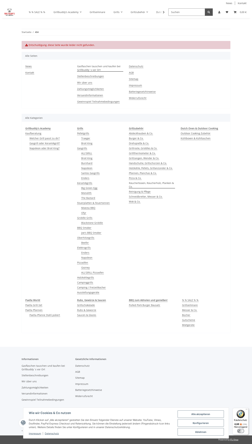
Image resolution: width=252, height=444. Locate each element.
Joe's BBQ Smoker (91, 232)
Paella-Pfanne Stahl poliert (44, 315)
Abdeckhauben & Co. (141, 133)
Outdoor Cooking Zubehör (196, 133)
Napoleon (86, 168)
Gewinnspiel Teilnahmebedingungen (98, 101)
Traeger (85, 138)
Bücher (186, 315)
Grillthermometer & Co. (142, 153)
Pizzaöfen (82, 262)
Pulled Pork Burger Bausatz (144, 305)
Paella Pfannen (34, 310)
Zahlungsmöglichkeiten (90, 89)
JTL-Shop (234, 439)
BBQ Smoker (84, 227)
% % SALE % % (190, 300)
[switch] (240, 431)
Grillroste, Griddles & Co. (143, 148)
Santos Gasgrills (90, 173)
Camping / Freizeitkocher (91, 287)
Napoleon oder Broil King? (44, 148)
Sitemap (133, 79)
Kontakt (242, 3)
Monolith (86, 193)
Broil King (86, 143)
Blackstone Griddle (92, 222)
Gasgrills (82, 148)
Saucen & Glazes (86, 315)
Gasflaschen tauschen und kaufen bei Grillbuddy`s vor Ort (99, 68)
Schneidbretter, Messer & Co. (146, 196)
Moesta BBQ (88, 207)
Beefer (85, 242)
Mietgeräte (188, 325)
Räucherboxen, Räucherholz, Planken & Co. (151, 184)
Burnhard (86, 163)
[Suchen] (209, 12)
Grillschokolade (86, 305)
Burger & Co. (136, 138)
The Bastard (88, 198)
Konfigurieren (201, 423)
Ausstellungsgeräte (88, 292)
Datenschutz (52, 433)
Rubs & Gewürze (86, 310)
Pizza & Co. (135, 178)
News (229, 3)
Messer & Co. (189, 310)
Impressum (35, 433)
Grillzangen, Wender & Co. (144, 158)
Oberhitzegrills (85, 237)
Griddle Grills (84, 217)
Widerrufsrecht (137, 98)
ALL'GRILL (86, 153)
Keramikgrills (84, 183)
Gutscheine (188, 320)
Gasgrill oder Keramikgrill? (44, 143)
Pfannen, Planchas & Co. (143, 173)
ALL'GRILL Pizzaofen (92, 272)
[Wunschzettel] (227, 12)
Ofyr (83, 212)
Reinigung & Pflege (140, 191)
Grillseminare (190, 305)
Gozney (85, 267)
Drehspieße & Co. (139, 143)
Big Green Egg (89, 188)
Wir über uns (84, 82)
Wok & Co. (134, 201)
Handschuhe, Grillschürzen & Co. (148, 163)
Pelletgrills (83, 133)
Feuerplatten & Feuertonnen (93, 203)
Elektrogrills (84, 247)
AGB (131, 72)
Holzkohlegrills (85, 277)
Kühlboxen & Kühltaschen (196, 138)
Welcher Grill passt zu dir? (44, 138)
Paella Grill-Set (33, 305)
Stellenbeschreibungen (90, 76)
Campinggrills (85, 282)
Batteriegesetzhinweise (142, 91)
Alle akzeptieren (200, 414)
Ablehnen (200, 431)
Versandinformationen (90, 95)
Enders (85, 178)
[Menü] (246, 410)
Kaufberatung (33, 133)
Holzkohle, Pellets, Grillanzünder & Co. (151, 168)
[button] (219, 12)
